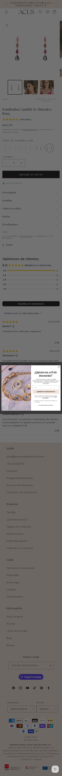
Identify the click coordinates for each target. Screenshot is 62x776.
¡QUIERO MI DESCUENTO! (46, 391)
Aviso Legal (50, 405)
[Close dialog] (59, 367)
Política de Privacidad (43, 405)
